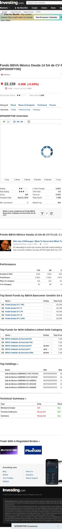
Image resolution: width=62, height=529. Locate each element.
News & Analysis (26, 105)
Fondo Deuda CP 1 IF (13, 315)
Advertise (29, 475)
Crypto (34, 8)
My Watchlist (22, 8)
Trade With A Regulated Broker (19, 441)
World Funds (16, 12)
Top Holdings (8, 363)
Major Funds (29, 12)
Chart (13, 105)
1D (14, 122)
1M (21, 122)
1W (18, 122)
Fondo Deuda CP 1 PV (14, 312)
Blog (4, 472)
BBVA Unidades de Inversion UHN (19, 353)
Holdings (36, 110)
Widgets (6, 481)
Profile (13, 110)
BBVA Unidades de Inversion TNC (19, 342)
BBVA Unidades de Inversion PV (18, 346)
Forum (52, 105)
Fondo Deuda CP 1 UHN (15, 319)
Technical (42, 105)
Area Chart (8, 121)
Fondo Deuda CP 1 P (13, 308)
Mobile (5, 475)
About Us (29, 472)
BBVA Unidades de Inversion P (17, 349)
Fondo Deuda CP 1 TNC (14, 305)
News (53, 8)
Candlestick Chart (4, 121)
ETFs (38, 12)
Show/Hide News (28, 121)
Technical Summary (12, 398)
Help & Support (32, 478)
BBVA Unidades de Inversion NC (18, 339)
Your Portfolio (8, 478)
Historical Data (24, 110)
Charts (44, 8)
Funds (4, 12)
